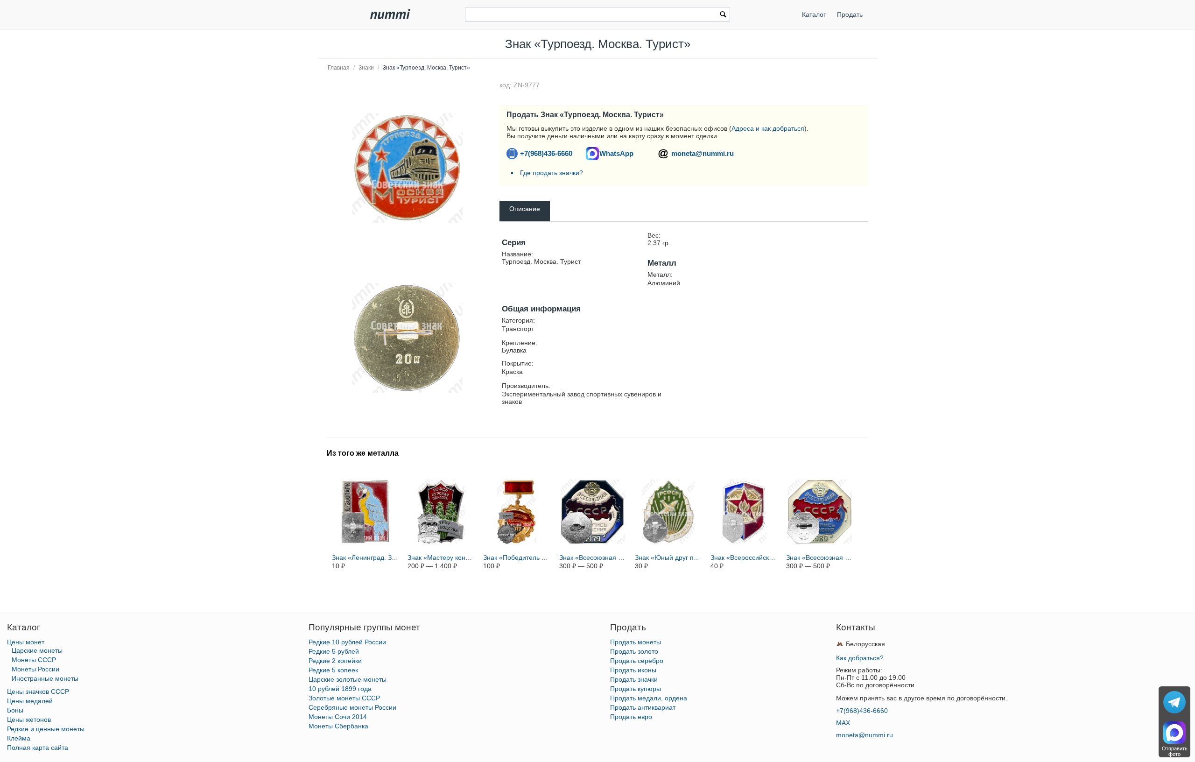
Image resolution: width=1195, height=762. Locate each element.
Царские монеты (37, 650)
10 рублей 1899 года (340, 688)
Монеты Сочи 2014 (338, 716)
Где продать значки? (551, 172)
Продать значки (634, 679)
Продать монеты (635, 642)
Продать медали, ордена (648, 698)
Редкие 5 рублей (334, 651)
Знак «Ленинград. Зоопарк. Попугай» (365, 557)
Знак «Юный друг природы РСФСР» (668, 557)
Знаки (366, 67)
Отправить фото (1175, 751)
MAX (843, 723)
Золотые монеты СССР (344, 698)
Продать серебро (636, 660)
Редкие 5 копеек (333, 670)
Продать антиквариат (642, 707)
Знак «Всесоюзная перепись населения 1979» (592, 557)
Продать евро (631, 716)
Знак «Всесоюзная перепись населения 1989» (819, 557)
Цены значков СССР (38, 691)
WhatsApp (616, 153)
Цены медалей (30, 701)
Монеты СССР (34, 659)
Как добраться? (860, 658)
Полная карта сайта (37, 747)
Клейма (18, 738)
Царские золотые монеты (348, 679)
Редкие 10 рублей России (347, 642)
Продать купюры (635, 688)
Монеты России (35, 669)
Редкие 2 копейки (335, 660)
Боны (15, 710)
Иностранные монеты (45, 678)
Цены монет (25, 642)
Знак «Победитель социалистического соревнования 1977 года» (516, 557)
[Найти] (723, 15)
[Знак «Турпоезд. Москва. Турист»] (407, 168)
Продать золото (634, 651)
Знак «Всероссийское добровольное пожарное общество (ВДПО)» (744, 557)
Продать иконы (633, 670)
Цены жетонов (29, 719)
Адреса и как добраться (767, 128)
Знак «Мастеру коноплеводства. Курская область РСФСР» (441, 557)
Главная (339, 67)
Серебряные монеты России (352, 707)
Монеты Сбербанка (338, 726)
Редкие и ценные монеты (45, 729)
